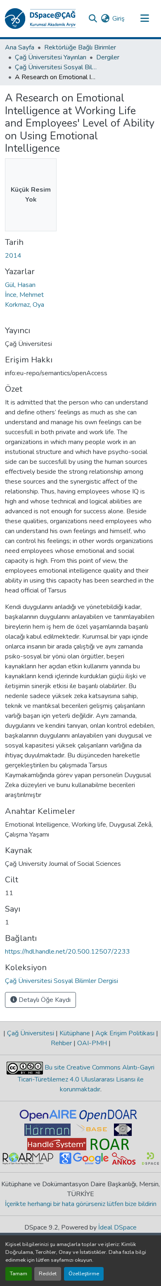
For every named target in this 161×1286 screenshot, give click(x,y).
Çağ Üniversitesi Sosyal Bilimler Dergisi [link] (56, 67)
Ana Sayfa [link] (19, 47)
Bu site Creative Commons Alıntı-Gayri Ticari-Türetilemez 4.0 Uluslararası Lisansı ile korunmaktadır (86, 1078)
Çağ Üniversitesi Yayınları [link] (50, 57)
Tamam (18, 1273)
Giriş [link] (118, 18)
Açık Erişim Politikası (125, 1033)
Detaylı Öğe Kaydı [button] (44, 999)
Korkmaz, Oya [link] (24, 304)
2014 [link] (13, 255)
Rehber (62, 1043)
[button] (40, 18)
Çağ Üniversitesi (30, 1033)
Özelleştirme (84, 1273)
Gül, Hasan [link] (20, 284)
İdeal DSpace (117, 1227)
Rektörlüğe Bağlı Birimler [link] (80, 47)
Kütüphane (75, 1033)
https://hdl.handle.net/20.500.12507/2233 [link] (67, 951)
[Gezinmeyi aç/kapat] (144, 18)
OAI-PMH (92, 1043)
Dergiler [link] (107, 57)
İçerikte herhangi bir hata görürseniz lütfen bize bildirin (80, 1203)
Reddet (48, 1273)
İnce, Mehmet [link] (24, 294)
